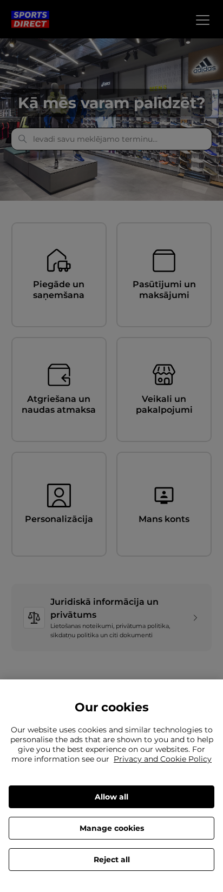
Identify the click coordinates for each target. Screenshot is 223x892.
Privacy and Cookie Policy (163, 759)
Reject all (112, 859)
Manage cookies (112, 828)
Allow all (111, 797)
